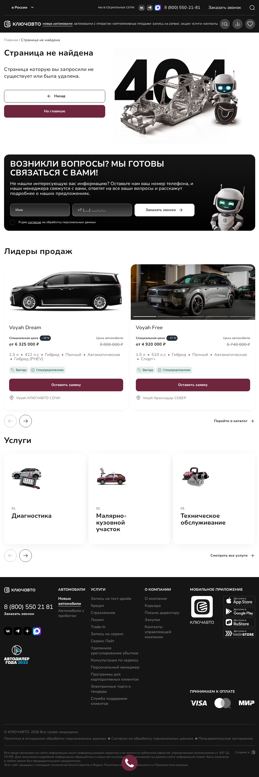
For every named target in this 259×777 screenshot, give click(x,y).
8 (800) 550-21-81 (182, 7)
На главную (54, 111)
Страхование (103, 612)
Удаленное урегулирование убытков (114, 650)
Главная (11, 40)
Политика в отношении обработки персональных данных (55, 738)
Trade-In (98, 626)
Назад (59, 96)
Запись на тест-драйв (111, 598)
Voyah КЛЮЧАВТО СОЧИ (38, 398)
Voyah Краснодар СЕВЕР (164, 398)
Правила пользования (171, 765)
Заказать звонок (161, 210)
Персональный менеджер (115, 667)
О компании (156, 598)
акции (185, 24)
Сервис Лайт (102, 640)
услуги (197, 24)
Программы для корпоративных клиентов (115, 677)
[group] (45, 498)
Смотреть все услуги (229, 555)
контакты (210, 24)
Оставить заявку (66, 384)
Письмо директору (162, 612)
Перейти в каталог (231, 421)
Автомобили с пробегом (92, 24)
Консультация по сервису (114, 660)
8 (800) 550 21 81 (28, 607)
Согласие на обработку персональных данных (152, 738)
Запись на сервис (107, 633)
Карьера (153, 605)
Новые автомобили (58, 24)
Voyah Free (149, 327)
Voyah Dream (25, 327)
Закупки (152, 619)
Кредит (97, 605)
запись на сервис (166, 24)
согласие (34, 222)
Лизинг (97, 619)
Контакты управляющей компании (158, 631)
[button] (25, 421)
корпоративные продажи (132, 24)
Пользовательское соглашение (226, 738)
